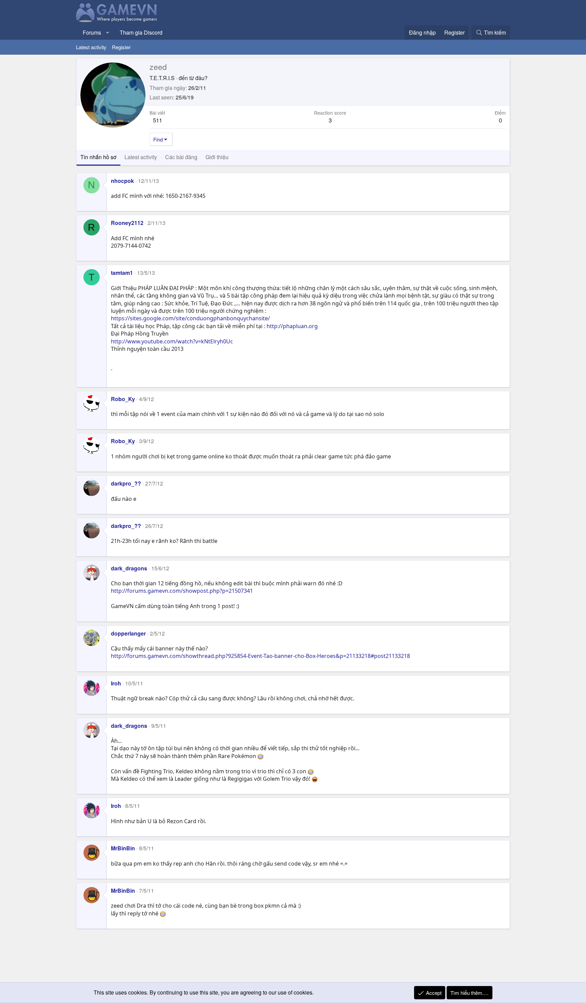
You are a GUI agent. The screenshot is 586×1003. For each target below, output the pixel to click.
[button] (107, 32)
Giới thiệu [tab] (217, 157)
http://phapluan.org (292, 326)
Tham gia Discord (141, 32)
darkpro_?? (126, 483)
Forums (92, 32)
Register (121, 47)
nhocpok (122, 181)
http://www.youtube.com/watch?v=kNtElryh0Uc (172, 341)
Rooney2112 (127, 223)
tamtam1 (122, 273)
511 (157, 120)
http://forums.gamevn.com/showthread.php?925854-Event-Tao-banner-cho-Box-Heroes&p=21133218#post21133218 (260, 656)
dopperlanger (128, 633)
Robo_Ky (123, 399)
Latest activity (91, 47)
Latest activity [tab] (140, 157)
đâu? (201, 78)
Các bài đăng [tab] (181, 157)
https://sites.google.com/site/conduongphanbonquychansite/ (190, 318)
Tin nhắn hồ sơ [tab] (98, 157)
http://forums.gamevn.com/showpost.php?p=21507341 (182, 590)
